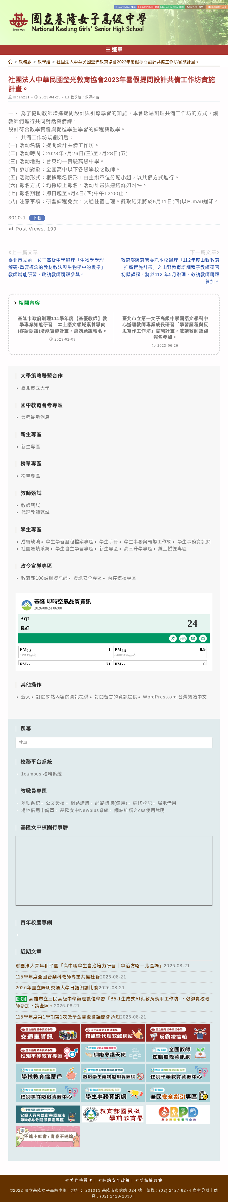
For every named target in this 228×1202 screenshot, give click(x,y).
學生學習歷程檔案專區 (70, 541)
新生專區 (30, 446)
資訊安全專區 (87, 578)
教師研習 (92, 97)
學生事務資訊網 (194, 541)
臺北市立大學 (35, 388)
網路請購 (80, 803)
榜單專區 (30, 476)
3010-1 (17, 217)
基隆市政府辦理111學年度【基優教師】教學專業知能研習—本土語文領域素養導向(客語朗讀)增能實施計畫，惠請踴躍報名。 (62, 324)
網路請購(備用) (111, 803)
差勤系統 (30, 803)
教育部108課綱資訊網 (44, 578)
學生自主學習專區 (74, 548)
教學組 (76, 97)
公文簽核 (55, 803)
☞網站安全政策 (114, 1180)
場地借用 (167, 803)
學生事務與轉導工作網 (148, 541)
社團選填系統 (35, 548)
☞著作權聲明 (79, 1180)
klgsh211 (21, 97)
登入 (26, 697)
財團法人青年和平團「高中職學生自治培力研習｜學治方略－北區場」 (90, 965)
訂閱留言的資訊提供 (116, 697)
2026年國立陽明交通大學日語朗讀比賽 (57, 987)
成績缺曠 (30, 541)
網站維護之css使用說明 (139, 810)
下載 (37, 218)
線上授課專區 (172, 548)
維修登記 (142, 803)
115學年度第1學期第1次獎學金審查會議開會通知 (68, 1017)
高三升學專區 (138, 548)
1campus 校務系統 (41, 774)
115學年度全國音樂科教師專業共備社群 (58, 977)
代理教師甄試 (35, 512)
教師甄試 (30, 505)
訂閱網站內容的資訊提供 (62, 697)
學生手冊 (108, 541)
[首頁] (10, 62)
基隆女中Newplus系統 (84, 810)
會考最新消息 (35, 417)
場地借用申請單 (37, 810)
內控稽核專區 (122, 578)
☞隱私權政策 (149, 1180)
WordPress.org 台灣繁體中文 (175, 697)
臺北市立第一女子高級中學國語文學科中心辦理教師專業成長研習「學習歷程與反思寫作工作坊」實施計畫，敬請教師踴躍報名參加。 (165, 327)
